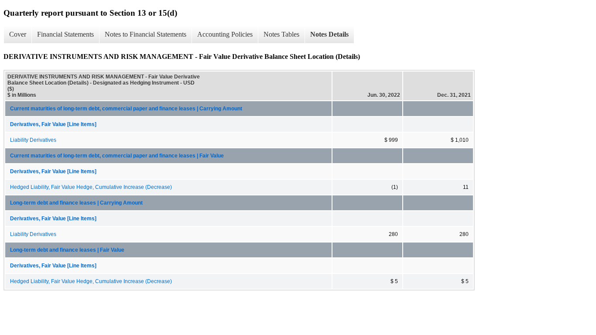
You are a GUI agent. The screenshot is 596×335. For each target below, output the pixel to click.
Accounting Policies (225, 34)
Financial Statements (65, 34)
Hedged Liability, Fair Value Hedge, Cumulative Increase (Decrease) (91, 187)
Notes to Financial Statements (145, 34)
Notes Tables (281, 34)
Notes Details (329, 34)
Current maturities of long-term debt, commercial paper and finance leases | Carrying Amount (126, 108)
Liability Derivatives (33, 140)
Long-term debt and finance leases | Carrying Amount (76, 202)
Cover (17, 34)
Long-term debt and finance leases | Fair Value (67, 250)
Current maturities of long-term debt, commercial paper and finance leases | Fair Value (117, 155)
